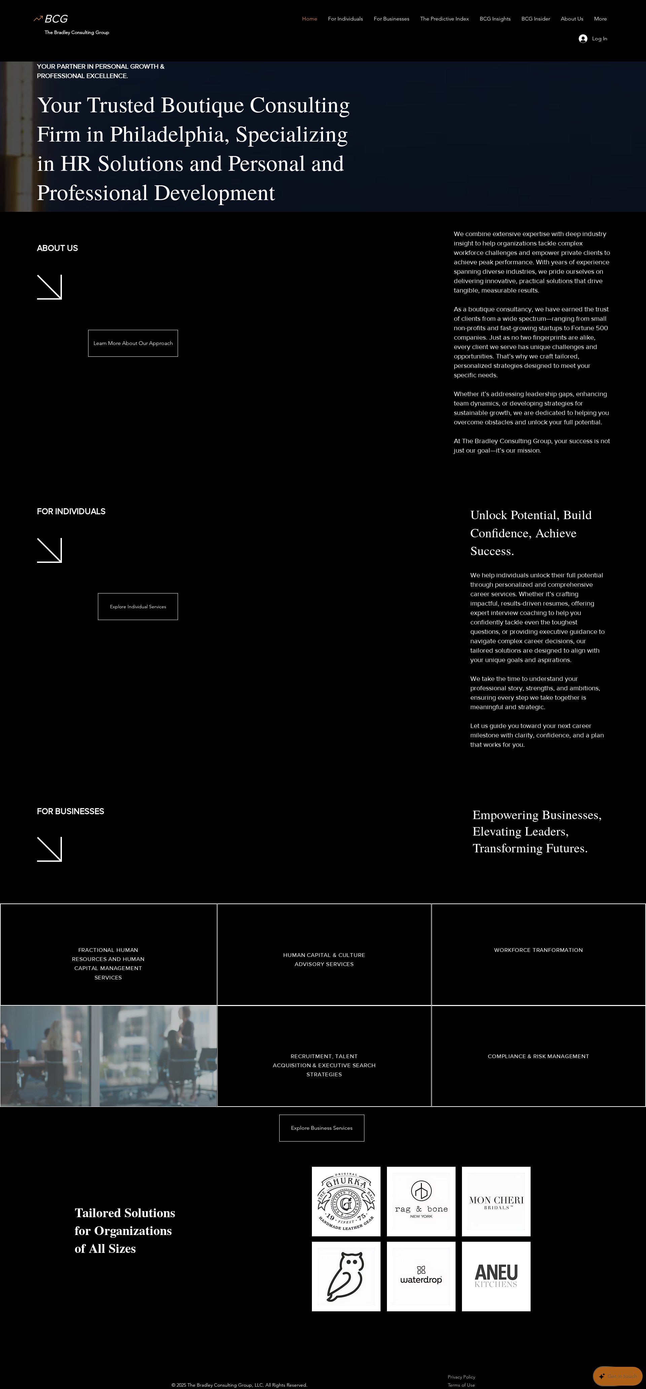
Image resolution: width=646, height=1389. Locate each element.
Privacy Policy (461, 1377)
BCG (55, 18)
